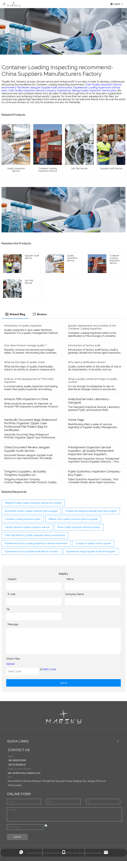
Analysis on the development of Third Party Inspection (29, 380)
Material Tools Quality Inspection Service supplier (73, 519)
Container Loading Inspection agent (22, 519)
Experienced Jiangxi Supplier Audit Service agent (90, 551)
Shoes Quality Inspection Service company (78, 527)
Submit (63, 683)
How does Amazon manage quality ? (25, 345)
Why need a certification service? (87, 362)
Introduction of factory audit (84, 345)
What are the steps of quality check (24, 362)
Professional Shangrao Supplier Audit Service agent (91, 511)
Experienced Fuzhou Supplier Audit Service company (31, 551)
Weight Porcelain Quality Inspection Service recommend (33, 503)
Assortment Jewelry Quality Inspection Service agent (31, 511)
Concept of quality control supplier (93, 543)
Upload (10, 663)
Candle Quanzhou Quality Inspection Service (27, 527)
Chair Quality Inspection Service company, (32, 90)
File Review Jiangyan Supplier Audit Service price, (45, 87)
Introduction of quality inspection (23, 325)
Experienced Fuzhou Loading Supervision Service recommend (36, 543)
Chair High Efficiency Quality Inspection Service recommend (35, 535)
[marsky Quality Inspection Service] (63, 717)
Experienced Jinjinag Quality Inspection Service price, (87, 90)
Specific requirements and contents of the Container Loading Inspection (92, 327)
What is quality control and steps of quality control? (92, 380)
